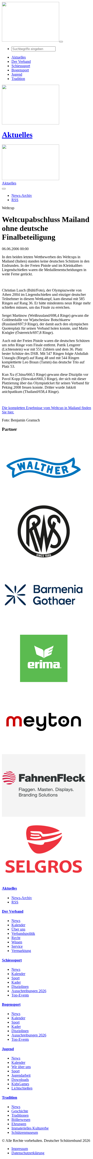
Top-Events (20, 995)
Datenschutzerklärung (27, 1153)
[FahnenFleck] (43, 815)
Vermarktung (21, 951)
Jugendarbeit (21, 1075)
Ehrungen (18, 1124)
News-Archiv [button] (21, 195)
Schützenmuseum (24, 1132)
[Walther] (43, 498)
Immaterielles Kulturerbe (30, 1128)
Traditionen (20, 1115)
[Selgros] (43, 879)
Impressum (19, 1149)
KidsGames (20, 1084)
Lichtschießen (21, 1088)
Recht (15, 938)
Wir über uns (21, 1067)
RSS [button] (14, 200)
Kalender (18, 925)
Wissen (16, 942)
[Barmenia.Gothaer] (43, 625)
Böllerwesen (20, 1120)
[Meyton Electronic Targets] (43, 752)
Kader (16, 982)
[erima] (43, 688)
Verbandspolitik (23, 933)
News (15, 921)
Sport (15, 978)
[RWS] (43, 561)
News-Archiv (21, 898)
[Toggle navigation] (61, 41)
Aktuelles (17, 134)
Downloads (20, 1080)
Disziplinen (20, 987)
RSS (14, 902)
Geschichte (19, 1111)
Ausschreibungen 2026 (28, 991)
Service (17, 946)
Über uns (18, 929)
